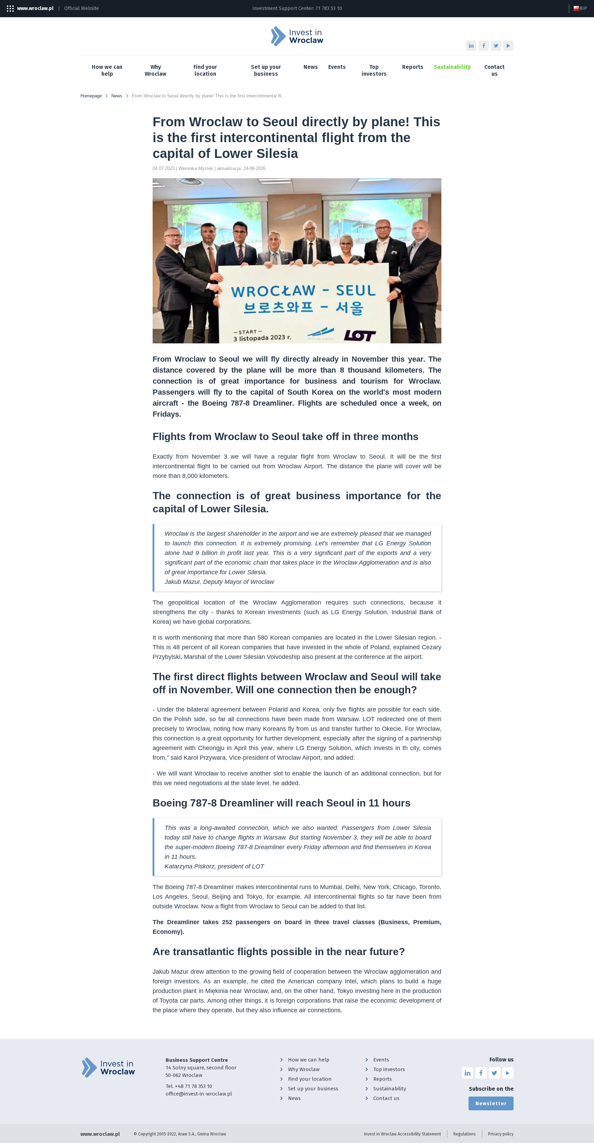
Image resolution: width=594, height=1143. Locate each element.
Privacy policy (501, 1134)
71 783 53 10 (329, 8)
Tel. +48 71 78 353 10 (189, 1086)
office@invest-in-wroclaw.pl (199, 1094)
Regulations (464, 1134)
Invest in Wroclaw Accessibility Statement (402, 1134)
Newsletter (491, 1103)
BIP (583, 8)
